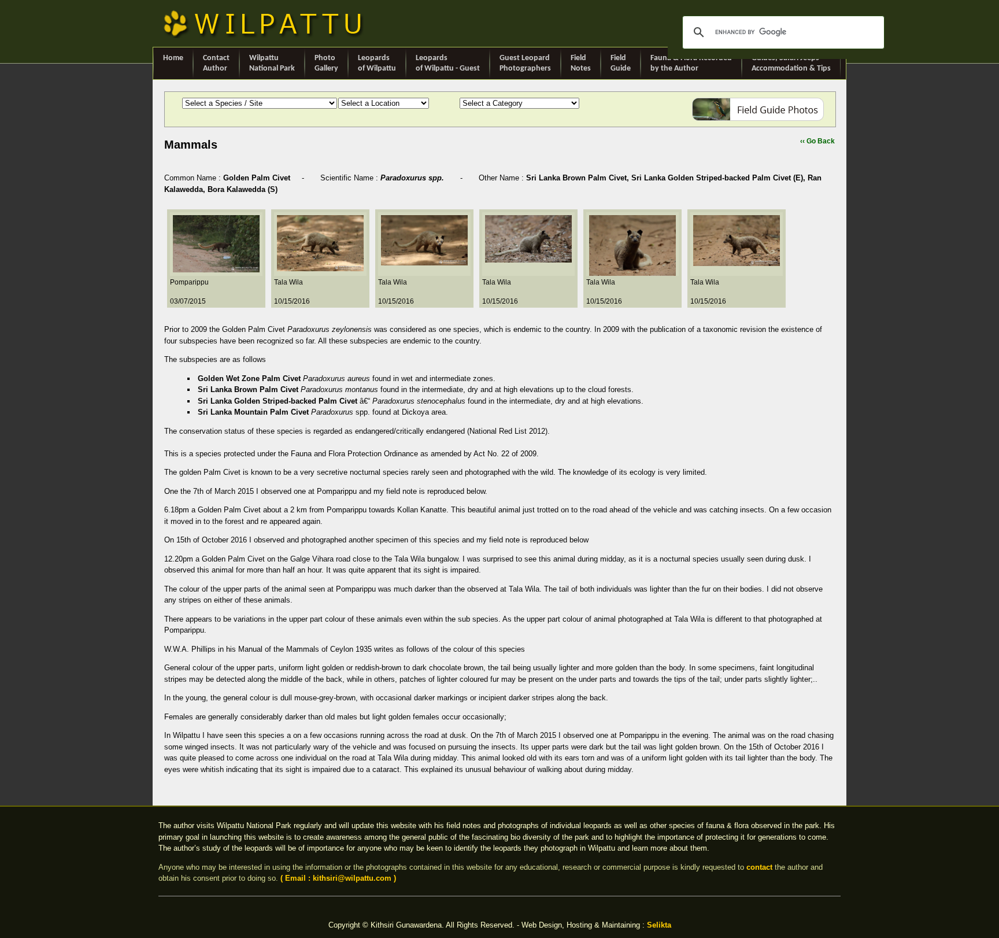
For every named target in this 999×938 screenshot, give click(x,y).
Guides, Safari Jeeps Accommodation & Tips (791, 63)
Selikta (659, 925)
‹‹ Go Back (817, 141)
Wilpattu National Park (272, 63)
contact (759, 867)
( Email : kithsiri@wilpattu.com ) (338, 878)
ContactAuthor (216, 63)
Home (173, 58)
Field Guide (620, 63)
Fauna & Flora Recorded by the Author (691, 63)
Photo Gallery (326, 63)
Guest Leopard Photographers (525, 63)
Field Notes (581, 63)
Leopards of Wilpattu (377, 63)
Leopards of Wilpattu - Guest (448, 63)
